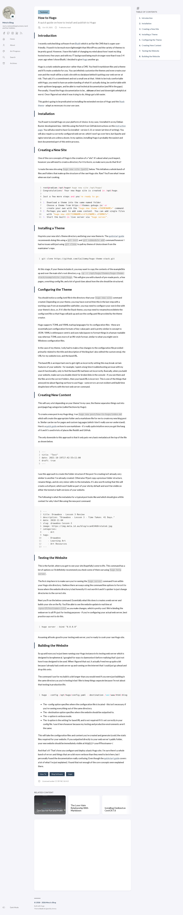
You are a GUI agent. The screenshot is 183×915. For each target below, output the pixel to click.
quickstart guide (116, 236)
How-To (43, 774)
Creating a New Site (150, 29)
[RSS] (21, 34)
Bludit (78, 43)
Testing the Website (150, 51)
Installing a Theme (149, 34)
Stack (41, 909)
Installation (146, 23)
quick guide (51, 426)
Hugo (85, 59)
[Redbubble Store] (16, 34)
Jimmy (54, 909)
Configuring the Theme (152, 40)
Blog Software (57, 774)
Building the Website (151, 56)
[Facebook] (4, 34)
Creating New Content (151, 45)
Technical (44, 12)
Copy (123, 188)
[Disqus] (82, 854)
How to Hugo (47, 18)
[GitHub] (8, 34)
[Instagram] (12, 34)
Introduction (147, 18)
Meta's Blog (8, 22)
